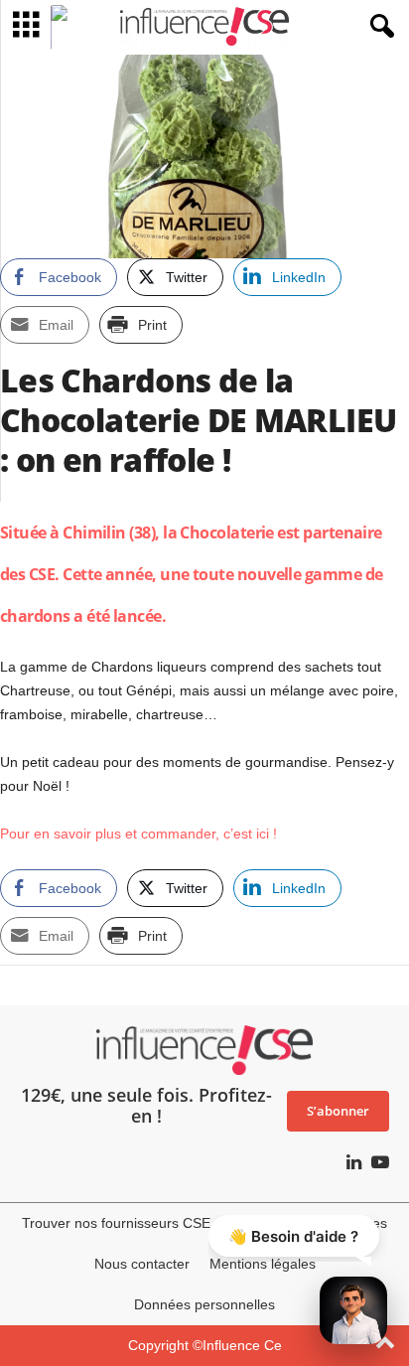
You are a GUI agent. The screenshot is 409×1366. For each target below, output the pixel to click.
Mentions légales (262, 1264)
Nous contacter (142, 1264)
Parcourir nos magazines (308, 1223)
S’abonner (338, 1111)
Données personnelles (204, 1304)
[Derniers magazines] (68, 28)
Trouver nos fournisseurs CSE (116, 1223)
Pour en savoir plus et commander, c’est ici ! (138, 833)
